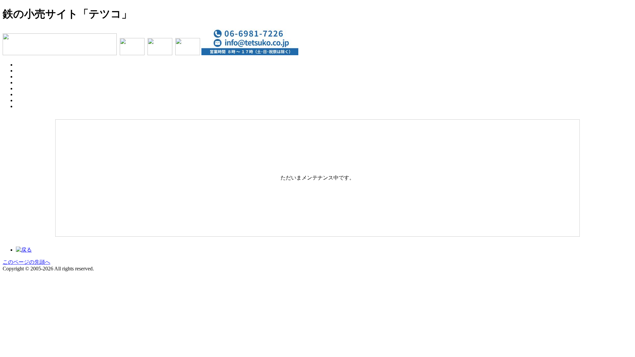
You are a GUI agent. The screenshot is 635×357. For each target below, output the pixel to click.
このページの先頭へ (26, 262)
